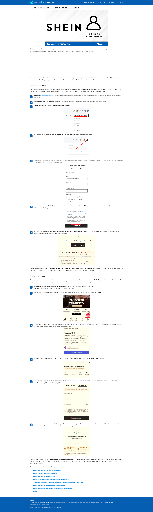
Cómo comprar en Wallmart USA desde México (49, 485)
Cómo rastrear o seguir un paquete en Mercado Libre (51, 479)
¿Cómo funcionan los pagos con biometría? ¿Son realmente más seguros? (58, 482)
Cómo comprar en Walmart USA (44, 476)
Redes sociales (88, 2)
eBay (35, 491)
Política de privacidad (40, 507)
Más (120, 2)
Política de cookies (50, 507)
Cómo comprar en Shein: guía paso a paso (47, 470)
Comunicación (101, 2)
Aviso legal (58, 507)
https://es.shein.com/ (46, 95)
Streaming (112, 2)
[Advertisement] (76, 65)
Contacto (32, 507)
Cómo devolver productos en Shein (45, 473)
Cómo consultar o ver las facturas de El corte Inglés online (52, 488)
